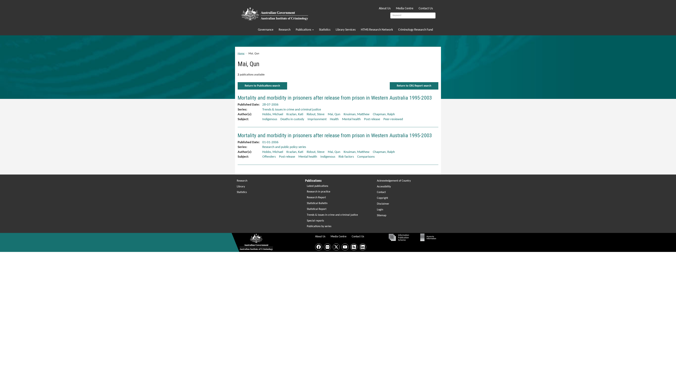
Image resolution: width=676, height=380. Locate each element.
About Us (385, 8)
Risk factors (346, 157)
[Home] (275, 13)
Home (241, 53)
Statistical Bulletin (317, 203)
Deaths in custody (292, 119)
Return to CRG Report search (414, 85)
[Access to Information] (429, 237)
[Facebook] (318, 247)
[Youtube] (345, 247)
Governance (265, 29)
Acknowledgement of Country (394, 180)
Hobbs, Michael (272, 114)
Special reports (315, 220)
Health (334, 119)
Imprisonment (317, 119)
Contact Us (426, 8)
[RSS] (353, 247)
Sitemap (381, 215)
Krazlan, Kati (294, 114)
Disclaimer (383, 203)
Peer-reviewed (393, 119)
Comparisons (366, 157)
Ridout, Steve (315, 114)
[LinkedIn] (362, 247)
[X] (336, 247)
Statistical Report (316, 209)
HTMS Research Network (377, 29)
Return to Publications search (262, 85)
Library (241, 186)
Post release (372, 119)
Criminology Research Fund (415, 29)
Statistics (324, 29)
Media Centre (404, 8)
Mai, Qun (334, 114)
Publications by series (319, 226)
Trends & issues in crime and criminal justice (332, 215)
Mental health (351, 119)
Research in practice (318, 191)
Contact (381, 192)
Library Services (346, 29)
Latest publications (317, 186)
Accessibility (384, 186)
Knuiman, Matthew (357, 114)
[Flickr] (327, 247)
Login (380, 209)
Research (284, 29)
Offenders (269, 157)
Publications (304, 29)
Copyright (382, 198)
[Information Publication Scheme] (399, 237)
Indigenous (269, 119)
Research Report (316, 197)
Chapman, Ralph (384, 114)
